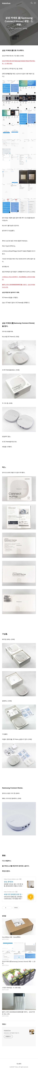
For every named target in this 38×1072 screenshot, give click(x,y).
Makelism (6, 3)
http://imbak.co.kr (9, 891)
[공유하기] (8, 907)
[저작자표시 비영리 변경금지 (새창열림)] (21, 907)
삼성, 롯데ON (8, 882)
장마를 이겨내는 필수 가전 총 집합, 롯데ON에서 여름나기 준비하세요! (13, 885)
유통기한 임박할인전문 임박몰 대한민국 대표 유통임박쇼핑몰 (13, 894)
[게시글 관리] (10, 907)
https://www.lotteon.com (11, 879)
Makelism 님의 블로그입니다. (11, 1033)
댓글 (4, 1024)
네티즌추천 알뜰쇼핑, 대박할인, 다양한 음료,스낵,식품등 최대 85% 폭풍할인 (13, 898)
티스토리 (19, 1064)
